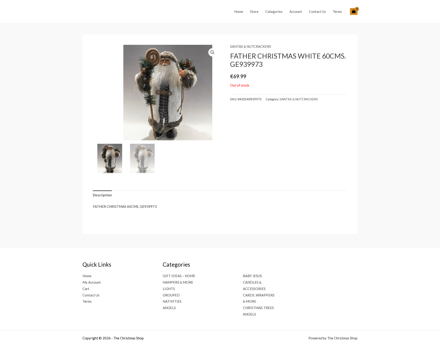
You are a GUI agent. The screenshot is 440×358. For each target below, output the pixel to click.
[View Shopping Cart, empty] (354, 11)
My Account (91, 282)
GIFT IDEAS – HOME (179, 276)
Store (254, 11)
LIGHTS (169, 289)
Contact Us (317, 11)
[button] (212, 52)
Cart (85, 289)
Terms (337, 11)
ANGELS (169, 308)
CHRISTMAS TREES (258, 308)
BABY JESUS (252, 276)
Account (295, 11)
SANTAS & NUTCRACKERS (250, 46)
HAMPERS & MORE (178, 282)
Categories (274, 11)
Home (238, 11)
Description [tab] (102, 195)
